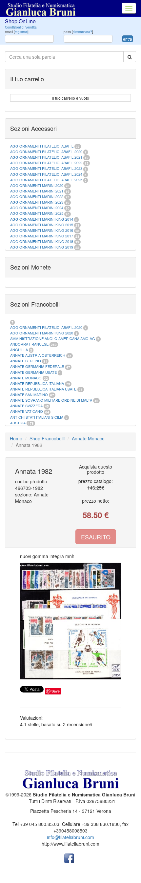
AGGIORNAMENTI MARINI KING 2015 (42, 224)
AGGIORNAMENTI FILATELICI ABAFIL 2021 (46, 157)
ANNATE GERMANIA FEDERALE (37, 366)
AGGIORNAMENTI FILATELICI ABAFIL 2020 (46, 151)
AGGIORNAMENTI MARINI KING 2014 (41, 219)
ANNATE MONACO (26, 377)
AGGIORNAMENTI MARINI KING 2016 (41, 230)
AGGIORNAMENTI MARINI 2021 (36, 190)
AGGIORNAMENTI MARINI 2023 (36, 202)
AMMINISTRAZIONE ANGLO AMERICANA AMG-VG (52, 338)
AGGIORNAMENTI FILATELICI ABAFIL (42, 146)
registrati (21, 32)
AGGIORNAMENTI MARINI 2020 (36, 185)
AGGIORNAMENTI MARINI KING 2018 (41, 241)
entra (127, 39)
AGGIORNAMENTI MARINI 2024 (36, 207)
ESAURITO (96, 536)
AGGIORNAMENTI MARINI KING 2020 (41, 332)
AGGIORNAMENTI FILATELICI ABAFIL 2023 (46, 168)
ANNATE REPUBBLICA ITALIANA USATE (43, 388)
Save (55, 691)
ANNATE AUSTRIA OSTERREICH (37, 355)
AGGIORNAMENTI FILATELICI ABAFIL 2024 (46, 174)
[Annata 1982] (70, 621)
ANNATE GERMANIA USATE (33, 372)
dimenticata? (82, 32)
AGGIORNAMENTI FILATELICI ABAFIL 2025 (46, 179)
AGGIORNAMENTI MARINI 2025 (36, 213)
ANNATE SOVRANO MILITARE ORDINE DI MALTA (51, 400)
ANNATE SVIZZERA (26, 405)
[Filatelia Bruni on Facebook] (69, 857)
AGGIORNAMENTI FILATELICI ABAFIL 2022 (46, 162)
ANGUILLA (19, 349)
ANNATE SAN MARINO (29, 394)
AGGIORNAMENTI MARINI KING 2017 (41, 235)
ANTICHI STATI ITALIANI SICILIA (36, 417)
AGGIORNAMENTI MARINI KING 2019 (41, 247)
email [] (17, 32)
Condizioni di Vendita (21, 27)
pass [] (78, 32)
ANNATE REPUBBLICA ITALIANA (37, 383)
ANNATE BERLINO (25, 360)
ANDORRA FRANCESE (29, 344)
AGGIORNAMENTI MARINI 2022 (36, 196)
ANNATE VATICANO (26, 411)
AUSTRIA (18, 422)
